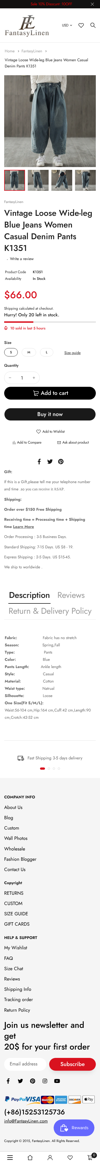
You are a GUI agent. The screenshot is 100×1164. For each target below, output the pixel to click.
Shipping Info (17, 989)
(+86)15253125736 (34, 1112)
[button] (42, 768)
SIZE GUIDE (16, 914)
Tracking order (18, 999)
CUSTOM (13, 903)
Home (10, 51)
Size (7, 343)
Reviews (71, 595)
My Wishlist (15, 948)
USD (65, 25)
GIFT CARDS (16, 924)
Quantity (11, 365)
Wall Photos (16, 838)
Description (29, 595)
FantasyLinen (32, 51)
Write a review (22, 259)
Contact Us (15, 869)
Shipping (11, 308)
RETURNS (13, 893)
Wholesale (14, 848)
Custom (11, 828)
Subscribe (72, 1064)
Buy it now (49, 414)
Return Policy (17, 1010)
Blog (8, 818)
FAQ (8, 958)
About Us (13, 807)
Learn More (23, 527)
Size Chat (13, 968)
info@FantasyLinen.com (26, 1121)
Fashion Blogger (20, 859)
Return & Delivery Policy (50, 611)
